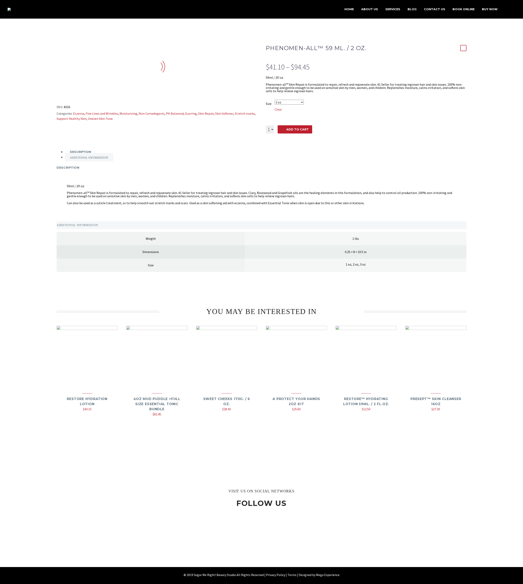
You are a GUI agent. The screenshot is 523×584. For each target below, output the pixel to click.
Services (392, 9)
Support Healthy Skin (71, 119)
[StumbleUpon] (92, 97)
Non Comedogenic (151, 113)
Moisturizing (128, 113)
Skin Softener (224, 113)
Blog (412, 9)
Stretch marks (245, 113)
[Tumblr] (81, 97)
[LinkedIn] (86, 97)
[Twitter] (63, 97)
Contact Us (434, 9)
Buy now (489, 9)
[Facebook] (57, 97)
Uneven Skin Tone (100, 119)
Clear (278, 109)
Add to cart (297, 129)
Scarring (191, 113)
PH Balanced (175, 113)
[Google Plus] (69, 97)
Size (269, 104)
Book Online (464, 9)
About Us (369, 9)
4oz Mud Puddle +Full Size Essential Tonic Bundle (156, 404)
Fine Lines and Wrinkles (102, 113)
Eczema (78, 113)
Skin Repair (206, 113)
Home (349, 9)
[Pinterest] (75, 97)
